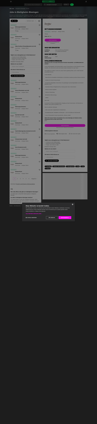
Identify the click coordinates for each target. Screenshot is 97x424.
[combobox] (72, 204)
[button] (48, 213)
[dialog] (48, 212)
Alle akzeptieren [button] (65, 217)
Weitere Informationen (40, 211)
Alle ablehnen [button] (52, 217)
